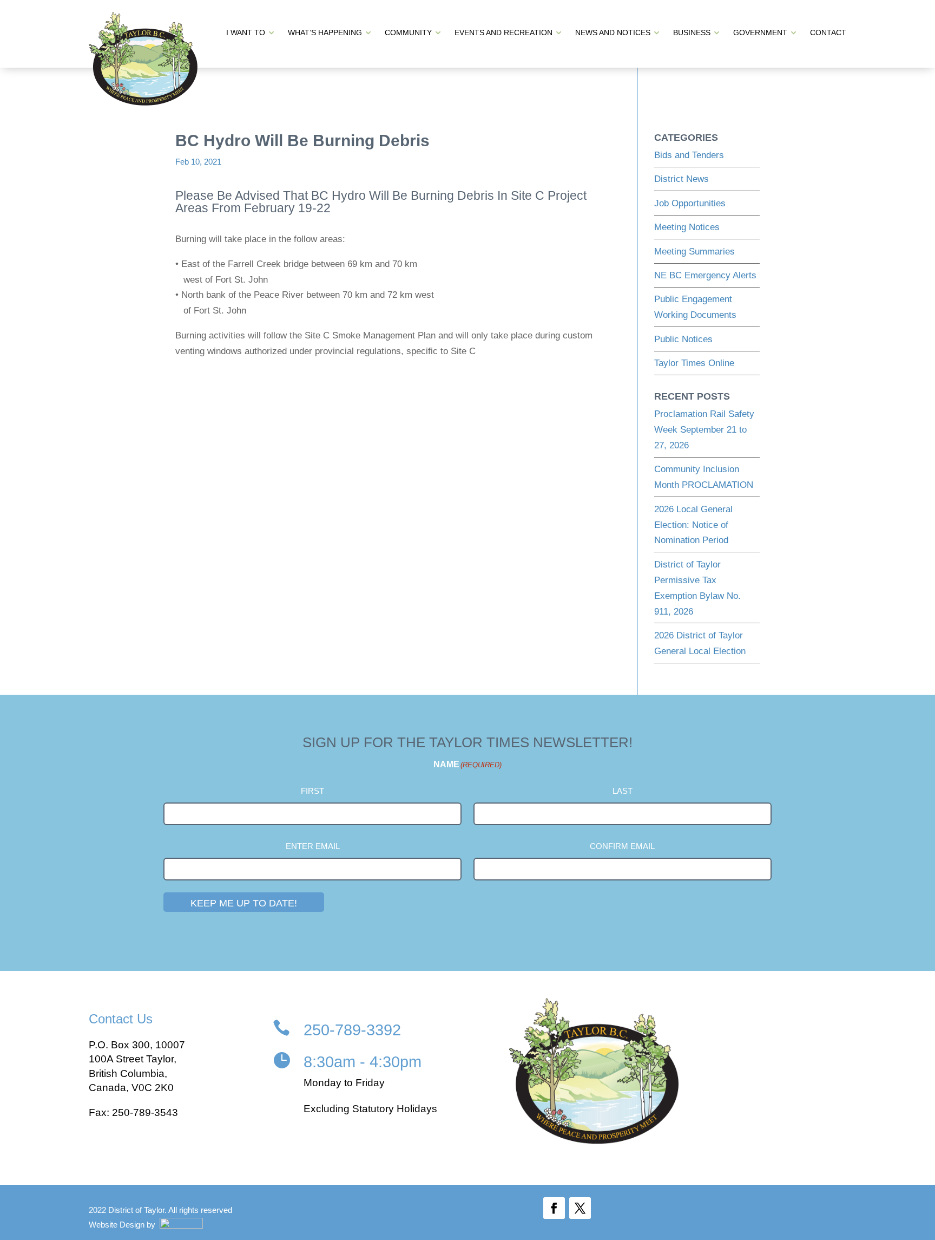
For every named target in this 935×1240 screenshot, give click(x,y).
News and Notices (612, 32)
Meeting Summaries (694, 251)
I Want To (245, 32)
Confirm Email (622, 846)
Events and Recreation (503, 32)
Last (623, 790)
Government (760, 32)
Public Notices (683, 339)
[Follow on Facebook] (554, 1208)
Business (691, 32)
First (312, 790)
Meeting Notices (687, 227)
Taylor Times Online (694, 363)
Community (408, 32)
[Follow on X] (580, 1208)
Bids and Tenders (689, 155)
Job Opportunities (690, 203)
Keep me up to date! (243, 903)
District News (681, 179)
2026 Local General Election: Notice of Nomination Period (693, 525)
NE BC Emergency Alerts (705, 275)
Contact (828, 32)
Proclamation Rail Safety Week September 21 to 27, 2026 (704, 430)
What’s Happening (325, 32)
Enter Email (313, 846)
